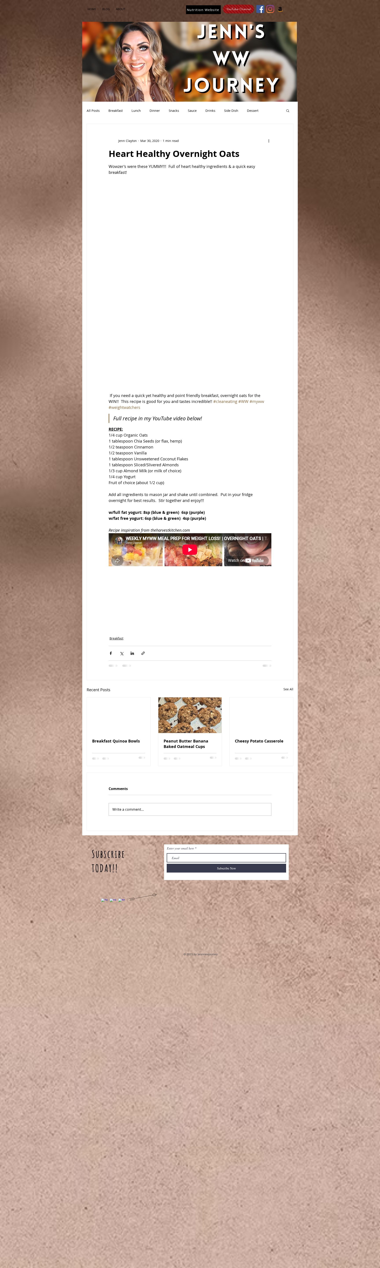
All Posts (93, 110)
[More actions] (268, 140)
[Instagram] (270, 9)
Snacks (174, 110)
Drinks (210, 110)
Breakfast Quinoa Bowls (116, 741)
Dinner (155, 110)
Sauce (192, 110)
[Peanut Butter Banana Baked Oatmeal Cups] (190, 715)
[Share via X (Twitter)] (121, 653)
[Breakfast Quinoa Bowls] (118, 715)
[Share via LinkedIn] (132, 653)
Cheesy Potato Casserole (259, 741)
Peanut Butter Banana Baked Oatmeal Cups (186, 743)
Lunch (136, 110)
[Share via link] (143, 653)
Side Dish (231, 110)
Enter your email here (180, 848)
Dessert (252, 110)
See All (288, 689)
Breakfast (115, 110)
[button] (288, 110)
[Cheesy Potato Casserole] (261, 715)
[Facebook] (260, 9)
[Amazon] (280, 9)
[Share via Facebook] (111, 653)
